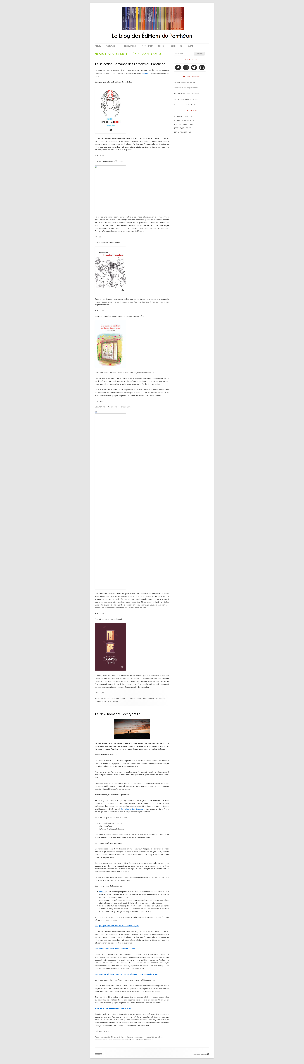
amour (122, 698)
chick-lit (126, 1037)
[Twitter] (194, 71)
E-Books (161, 46)
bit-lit (121, 1037)
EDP (108, 701)
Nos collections (129, 46)
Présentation (111, 46)
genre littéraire (145, 1037)
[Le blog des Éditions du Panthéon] (152, 39)
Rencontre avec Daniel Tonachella (186, 93)
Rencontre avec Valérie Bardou (185, 105)
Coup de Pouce (176, 46)
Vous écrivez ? (147, 46)
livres (133, 698)
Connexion (98, 1054)
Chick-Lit (102, 891)
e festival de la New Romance (131, 809)
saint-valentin (160, 698)
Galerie (190, 46)
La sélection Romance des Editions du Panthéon (130, 64)
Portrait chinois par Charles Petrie (186, 99)
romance (144, 73)
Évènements (181, 128)
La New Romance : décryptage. (118, 714)
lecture (128, 698)
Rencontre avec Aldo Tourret (184, 82)
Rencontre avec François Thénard (186, 88)
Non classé (108, 698)
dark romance (134, 1037)
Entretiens (180, 124)
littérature (155, 1037)
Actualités (107, 1037)
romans (124, 1040)
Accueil (98, 46)
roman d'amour (141, 698)
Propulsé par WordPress (200, 1054)
